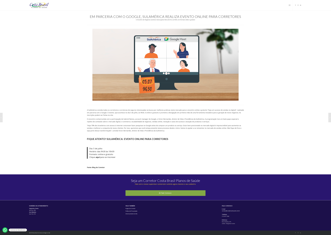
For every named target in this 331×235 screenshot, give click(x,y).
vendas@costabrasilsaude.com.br (231, 211)
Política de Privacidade (131, 211)
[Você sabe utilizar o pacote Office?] (329, 117)
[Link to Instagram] (298, 5)
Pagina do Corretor (130, 208)
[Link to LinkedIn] (300, 5)
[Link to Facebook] (295, 5)
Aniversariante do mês (131, 214)
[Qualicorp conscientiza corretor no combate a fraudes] (1, 117)
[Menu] (289, 5)
